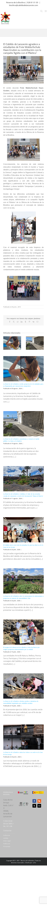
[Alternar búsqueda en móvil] (41, 11)
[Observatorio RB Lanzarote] (26, 792)
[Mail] (39, 806)
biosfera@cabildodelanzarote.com (23, 5)
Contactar (7, 830)
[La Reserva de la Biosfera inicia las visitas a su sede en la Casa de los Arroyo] (23, 737)
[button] (5, 343)
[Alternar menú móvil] (46, 11)
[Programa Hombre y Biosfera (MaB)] (23, 802)
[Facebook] (34, 801)
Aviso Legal (6, 841)
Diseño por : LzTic (30, 863)
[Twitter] (34, 806)
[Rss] (39, 801)
